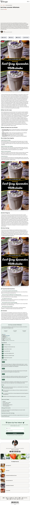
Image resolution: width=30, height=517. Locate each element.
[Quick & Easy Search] (27, 1)
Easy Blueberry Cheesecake (10, 485)
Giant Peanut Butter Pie (9, 480)
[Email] (19, 451)
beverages (5, 9)
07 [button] (2, 357)
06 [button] (2, 355)
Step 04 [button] (3, 379)
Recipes (4, 5)
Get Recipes (15, 433)
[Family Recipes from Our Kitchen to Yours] (4, 1)
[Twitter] (16, 451)
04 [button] (2, 351)
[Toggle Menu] (28, 1)
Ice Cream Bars (8, 490)
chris (4, 334)
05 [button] (2, 353)
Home (1, 5)
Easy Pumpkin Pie (8, 465)
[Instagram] (12, 451)
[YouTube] (14, 451)
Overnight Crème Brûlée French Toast (11, 475)
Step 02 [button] (3, 368)
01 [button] (2, 344)
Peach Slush (7, 470)
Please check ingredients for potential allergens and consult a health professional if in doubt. (13, 410)
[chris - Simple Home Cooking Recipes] (2, 32)
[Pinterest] (18, 451)
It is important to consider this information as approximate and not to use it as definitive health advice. (15, 416)
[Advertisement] (15, 16)
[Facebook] (10, 451)
